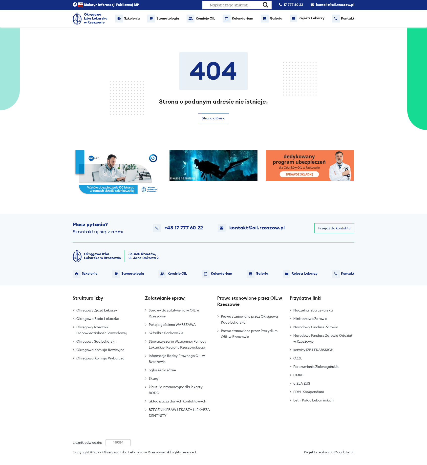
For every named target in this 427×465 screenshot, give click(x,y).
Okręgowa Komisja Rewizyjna (100, 350)
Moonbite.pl (343, 452)
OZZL (297, 358)
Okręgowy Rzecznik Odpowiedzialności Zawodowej (101, 330)
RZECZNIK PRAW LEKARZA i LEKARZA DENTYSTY (179, 412)
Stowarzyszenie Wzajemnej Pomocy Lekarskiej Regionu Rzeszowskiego (177, 344)
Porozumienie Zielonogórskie (316, 366)
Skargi (154, 378)
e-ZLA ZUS (301, 383)
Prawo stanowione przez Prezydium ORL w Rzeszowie (249, 334)
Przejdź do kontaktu (334, 228)
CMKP (298, 375)
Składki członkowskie (166, 333)
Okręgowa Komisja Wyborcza (100, 358)
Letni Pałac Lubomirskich (313, 400)
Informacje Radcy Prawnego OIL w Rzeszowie (177, 359)
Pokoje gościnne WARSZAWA (172, 324)
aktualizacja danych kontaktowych (177, 401)
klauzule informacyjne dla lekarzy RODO (176, 390)
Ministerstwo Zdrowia (310, 318)
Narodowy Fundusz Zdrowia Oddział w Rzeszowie (322, 338)
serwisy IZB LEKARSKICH (313, 350)
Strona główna (213, 118)
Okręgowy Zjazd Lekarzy (96, 310)
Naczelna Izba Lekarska (313, 310)
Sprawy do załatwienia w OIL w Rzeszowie (174, 313)
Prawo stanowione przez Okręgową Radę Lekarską (249, 319)
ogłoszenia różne (162, 370)
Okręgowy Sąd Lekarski (95, 341)
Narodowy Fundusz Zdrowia (315, 327)
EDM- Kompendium (308, 392)
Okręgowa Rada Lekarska (97, 318)
